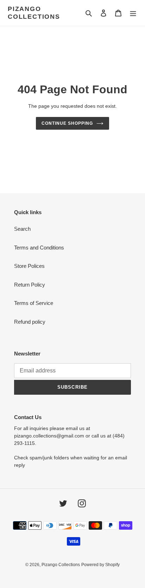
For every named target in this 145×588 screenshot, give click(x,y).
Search (22, 229)
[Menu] (133, 12)
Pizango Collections (34, 12)
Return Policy (29, 285)
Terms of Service (33, 303)
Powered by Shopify (100, 564)
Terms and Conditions (39, 248)
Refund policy (29, 322)
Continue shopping (67, 123)
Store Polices (29, 266)
